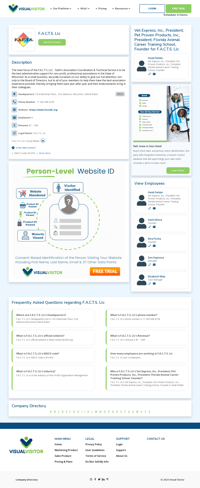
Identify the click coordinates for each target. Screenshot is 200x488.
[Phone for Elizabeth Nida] (149, 284)
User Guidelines (95, 450)
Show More (45, 153)
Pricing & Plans (63, 461)
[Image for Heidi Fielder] (141, 70)
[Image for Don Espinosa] (141, 265)
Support (121, 450)
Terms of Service (95, 456)
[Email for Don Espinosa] (154, 265)
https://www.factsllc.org (43, 109)
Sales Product (63, 456)
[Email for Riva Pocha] (154, 246)
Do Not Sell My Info (97, 461)
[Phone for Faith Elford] (149, 227)
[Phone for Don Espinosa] (149, 265)
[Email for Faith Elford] (154, 227)
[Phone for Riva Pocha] (149, 246)
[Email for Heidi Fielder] (154, 74)
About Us (121, 456)
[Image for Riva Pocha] (141, 246)
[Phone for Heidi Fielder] (149, 74)
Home (58, 444)
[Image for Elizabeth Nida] (141, 284)
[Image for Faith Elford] (141, 228)
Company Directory (27, 479)
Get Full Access (52, 42)
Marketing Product (66, 450)
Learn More (178, 170)
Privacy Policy (93, 444)
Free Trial (178, 8)
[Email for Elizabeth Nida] (154, 284)
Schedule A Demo (175, 15)
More (120, 94)
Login (152, 8)
